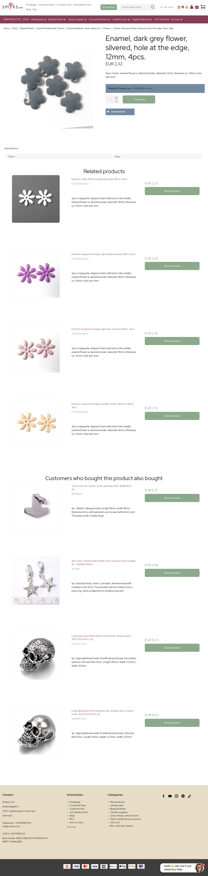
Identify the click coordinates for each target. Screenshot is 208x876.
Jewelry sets (117, 805)
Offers (26, 19)
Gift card (114, 822)
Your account (76, 822)
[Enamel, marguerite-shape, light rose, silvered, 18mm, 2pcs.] (35, 357)
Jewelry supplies (119, 812)
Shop (28, 9)
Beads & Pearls (118, 808)
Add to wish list (118, 112)
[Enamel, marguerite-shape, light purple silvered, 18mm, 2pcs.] (35, 282)
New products (117, 801)
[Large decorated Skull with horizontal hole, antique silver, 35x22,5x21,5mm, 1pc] (35, 664)
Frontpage (31, 4)
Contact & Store (46, 4)
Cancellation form (82, 4)
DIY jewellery (108, 7)
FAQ (35, 9)
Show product (172, 191)
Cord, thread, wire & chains (124, 815)
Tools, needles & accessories (125, 819)
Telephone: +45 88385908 (16, 822)
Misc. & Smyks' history (121, 825)
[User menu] (191, 7)
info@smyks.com (11, 826)
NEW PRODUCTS (12, 19)
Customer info (64, 4)
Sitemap (71, 826)
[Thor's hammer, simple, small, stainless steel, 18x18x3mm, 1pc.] (35, 514)
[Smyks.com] (12, 7)
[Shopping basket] (203, 7)
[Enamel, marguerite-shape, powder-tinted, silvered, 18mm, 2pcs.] (35, 432)
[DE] (182, 7)
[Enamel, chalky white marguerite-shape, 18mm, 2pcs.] (35, 207)
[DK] (178, 7)
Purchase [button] (139, 99)
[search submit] (153, 7)
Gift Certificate (161, 19)
